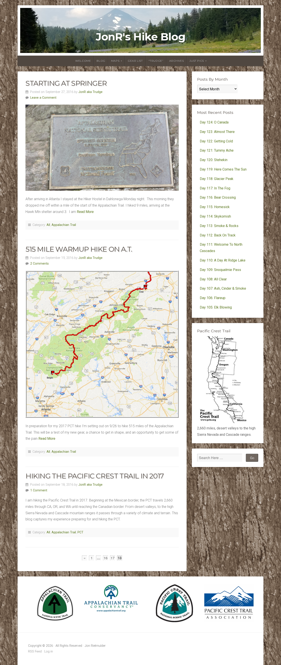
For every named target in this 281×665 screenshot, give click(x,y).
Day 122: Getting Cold (216, 141)
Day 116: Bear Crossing (218, 197)
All (48, 225)
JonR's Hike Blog (141, 37)
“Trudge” (156, 60)
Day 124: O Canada (214, 122)
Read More (85, 212)
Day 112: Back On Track (218, 235)
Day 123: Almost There (218, 132)
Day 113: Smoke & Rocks (219, 226)
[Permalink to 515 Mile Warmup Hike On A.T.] (102, 344)
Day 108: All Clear (213, 279)
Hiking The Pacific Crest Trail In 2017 (94, 476)
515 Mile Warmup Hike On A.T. (78, 249)
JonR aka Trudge (90, 92)
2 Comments (39, 263)
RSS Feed (35, 651)
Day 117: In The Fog (215, 188)
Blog (101, 60)
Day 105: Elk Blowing (216, 307)
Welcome (83, 60)
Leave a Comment (43, 98)
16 (106, 557)
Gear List (135, 60)
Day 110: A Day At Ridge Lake (222, 260)
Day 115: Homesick (215, 207)
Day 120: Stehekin (213, 160)
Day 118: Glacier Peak (216, 179)
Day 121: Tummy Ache (217, 150)
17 (113, 557)
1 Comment (38, 490)
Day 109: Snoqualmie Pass (220, 270)
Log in (48, 651)
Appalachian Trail (64, 225)
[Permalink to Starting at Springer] (102, 148)
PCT (80, 532)
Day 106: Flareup (212, 298)
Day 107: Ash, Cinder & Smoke (223, 288)
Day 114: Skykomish (215, 216)
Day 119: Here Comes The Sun (223, 169)
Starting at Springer (66, 83)
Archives (176, 60)
